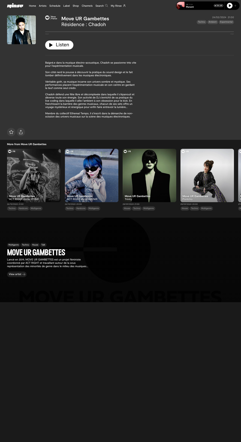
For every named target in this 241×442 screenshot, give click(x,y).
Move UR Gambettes (85, 18)
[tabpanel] (139, 32)
